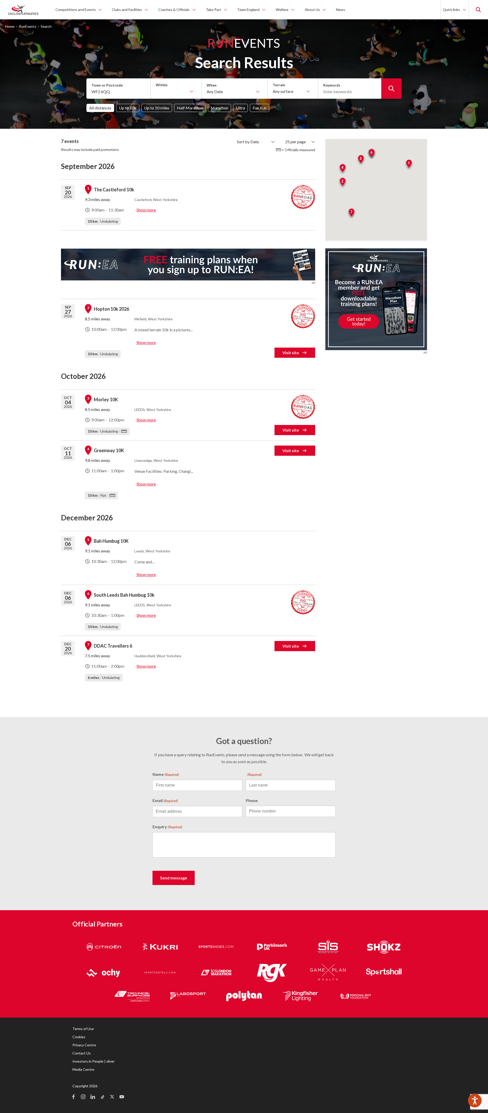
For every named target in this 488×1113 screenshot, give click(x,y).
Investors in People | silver (93, 1061)
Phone (252, 800)
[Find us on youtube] (121, 1097)
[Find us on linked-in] (92, 1097)
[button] (409, 165)
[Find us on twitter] (112, 1097)
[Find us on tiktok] (102, 1097)
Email (165, 800)
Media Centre (83, 1069)
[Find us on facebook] (73, 1097)
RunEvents (27, 26)
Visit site (290, 352)
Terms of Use (83, 1028)
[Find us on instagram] (83, 1097)
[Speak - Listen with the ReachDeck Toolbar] (475, 1100)
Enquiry (167, 826)
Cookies (78, 1037)
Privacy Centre (84, 1045)
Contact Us (81, 1053)
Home (9, 26)
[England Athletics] (23, 10)
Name (165, 774)
